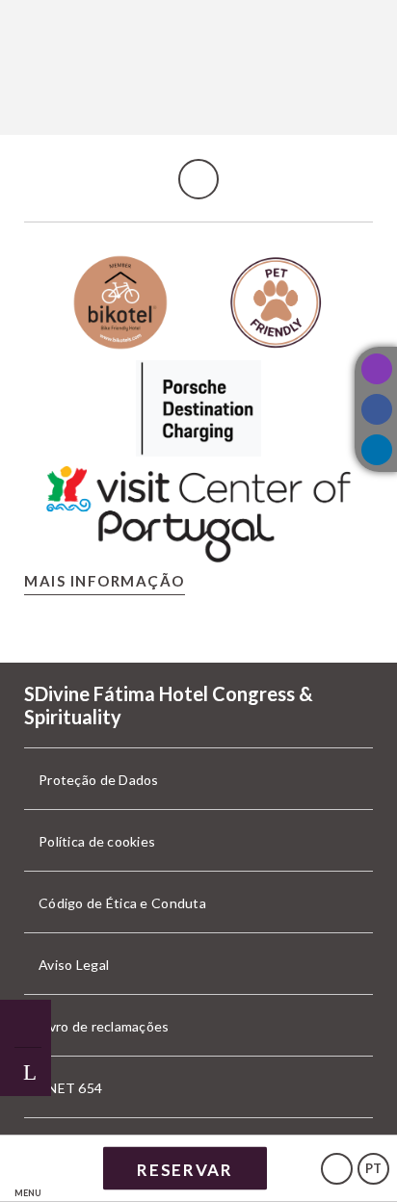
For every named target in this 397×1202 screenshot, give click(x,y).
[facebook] (376, 409)
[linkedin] (376, 449)
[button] (28, 1169)
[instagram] (376, 368)
